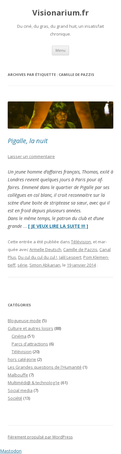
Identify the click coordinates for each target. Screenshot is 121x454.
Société (15, 398)
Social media (20, 390)
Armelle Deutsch (45, 249)
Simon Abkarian (44, 265)
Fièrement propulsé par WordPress (40, 437)
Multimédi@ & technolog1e (34, 382)
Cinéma (19, 336)
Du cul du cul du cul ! (37, 257)
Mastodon (11, 451)
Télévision (81, 242)
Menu (60, 50)
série (22, 265)
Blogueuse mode (24, 320)
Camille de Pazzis (80, 249)
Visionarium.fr (60, 13)
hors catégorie (22, 359)
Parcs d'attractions (30, 344)
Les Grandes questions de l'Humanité (45, 367)
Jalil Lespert (70, 257)
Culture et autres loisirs (30, 328)
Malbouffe (18, 375)
